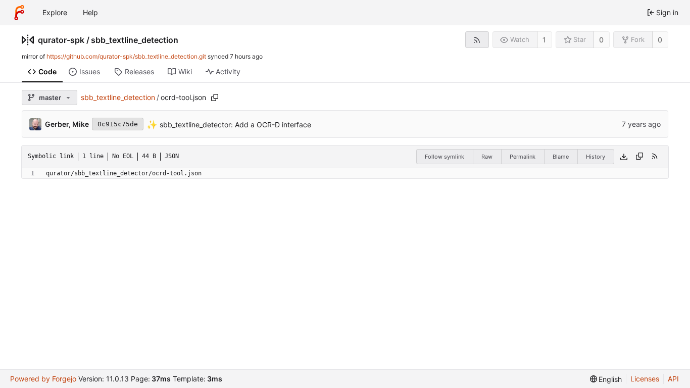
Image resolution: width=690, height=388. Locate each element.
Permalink (522, 156)
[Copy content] (639, 157)
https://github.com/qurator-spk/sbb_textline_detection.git (126, 56)
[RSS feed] (477, 39)
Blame (561, 156)
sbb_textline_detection (134, 40)
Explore (54, 12)
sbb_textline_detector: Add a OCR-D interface (234, 124)
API (673, 378)
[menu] (606, 379)
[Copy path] (215, 97)
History (595, 156)
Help (90, 12)
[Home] (19, 13)
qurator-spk (61, 40)
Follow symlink (444, 156)
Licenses (644, 378)
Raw (486, 156)
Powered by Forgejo (43, 378)
